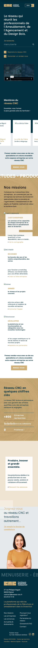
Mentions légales (16, 641)
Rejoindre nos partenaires (17, 345)
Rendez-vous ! (19, 167)
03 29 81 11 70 (9, 597)
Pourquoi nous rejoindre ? (25, 614)
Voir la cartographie (15, 242)
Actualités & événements (8, 623)
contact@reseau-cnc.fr (13, 595)
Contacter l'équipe (15, 309)
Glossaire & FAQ (26, 624)
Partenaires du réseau (25, 619)
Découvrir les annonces (17, 487)
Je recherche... (9, 41)
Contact (23, 627)
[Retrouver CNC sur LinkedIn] (33, 634)
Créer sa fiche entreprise (17, 276)
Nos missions (8, 613)
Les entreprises (10, 616)
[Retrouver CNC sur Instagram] (30, 634)
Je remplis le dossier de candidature (14, 528)
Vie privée (24, 641)
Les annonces (9, 619)
